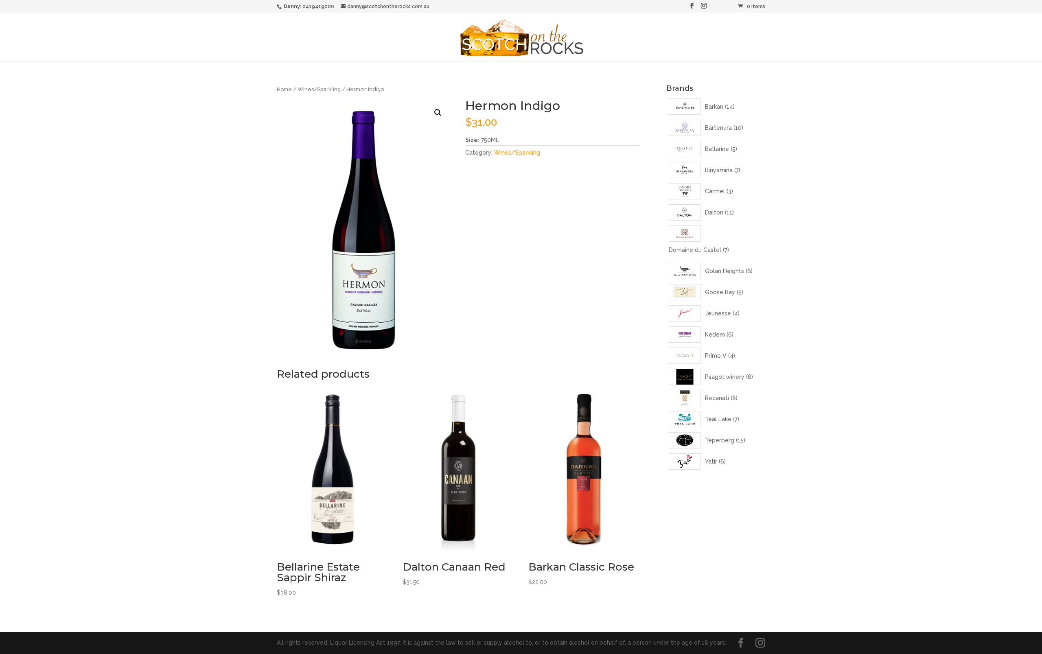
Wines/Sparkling (319, 89)
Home (284, 89)
